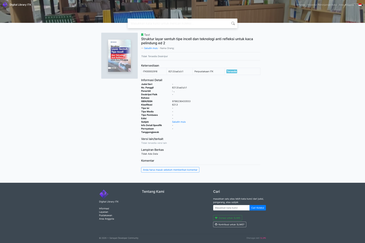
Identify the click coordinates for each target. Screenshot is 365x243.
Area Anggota (106, 218)
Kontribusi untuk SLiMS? (231, 224)
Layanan (103, 211)
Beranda (300, 4)
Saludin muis (151, 48)
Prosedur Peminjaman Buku (322, 4)
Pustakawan (105, 215)
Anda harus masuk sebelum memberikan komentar (170, 169)
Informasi (104, 208)
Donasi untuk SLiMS (229, 217)
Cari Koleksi (257, 207)
